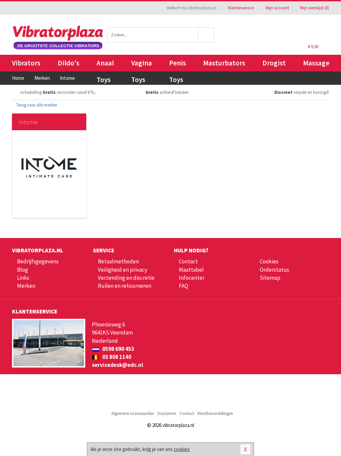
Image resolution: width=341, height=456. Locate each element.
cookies (182, 449)
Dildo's (68, 62)
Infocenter (191, 277)
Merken (26, 285)
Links (23, 277)
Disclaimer (167, 413)
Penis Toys (177, 64)
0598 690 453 (117, 349)
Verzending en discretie (126, 277)
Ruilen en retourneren (124, 285)
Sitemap (270, 277)
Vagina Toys (141, 64)
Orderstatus (274, 269)
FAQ (183, 285)
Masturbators (224, 62)
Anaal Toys (105, 64)
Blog (22, 269)
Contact (188, 261)
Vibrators (26, 62)
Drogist (274, 62)
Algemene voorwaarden (132, 413)
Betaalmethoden (118, 261)
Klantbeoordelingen (215, 413)
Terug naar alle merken (36, 105)
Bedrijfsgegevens (38, 261)
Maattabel (191, 269)
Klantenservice (241, 8)
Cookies (269, 261)
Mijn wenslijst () (314, 8)
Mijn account (277, 8)
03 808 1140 (116, 357)
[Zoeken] (206, 34)
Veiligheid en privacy (122, 269)
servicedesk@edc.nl (117, 365)
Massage (316, 62)
